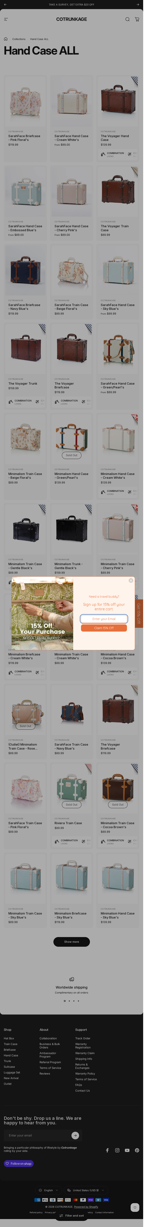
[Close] (131, 580)
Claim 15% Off (104, 628)
